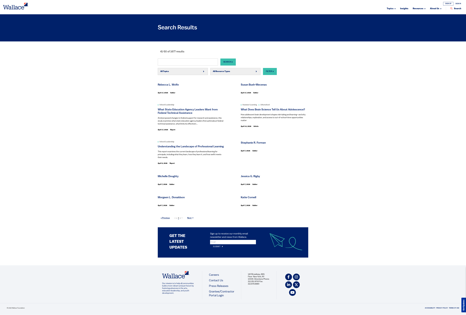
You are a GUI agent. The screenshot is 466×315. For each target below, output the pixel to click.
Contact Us (216, 280)
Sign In (458, 3)
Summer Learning (249, 105)
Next (189, 218)
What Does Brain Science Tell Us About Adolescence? (273, 109)
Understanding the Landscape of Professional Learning (191, 146)
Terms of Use (454, 308)
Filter (269, 71)
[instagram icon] (296, 277)
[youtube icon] (292, 292)
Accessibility (430, 308)
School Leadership (166, 105)
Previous (166, 218)
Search (227, 62)
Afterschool (265, 105)
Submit (217, 247)
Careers (214, 275)
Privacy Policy (442, 308)
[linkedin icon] (288, 284)
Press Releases (218, 286)
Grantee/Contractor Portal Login (221, 293)
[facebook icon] (288, 277)
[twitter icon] (296, 284)
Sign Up (448, 3)
